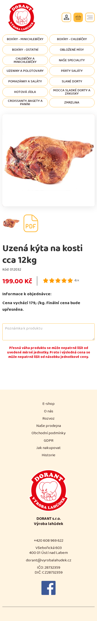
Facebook (48, 588)
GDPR (48, 440)
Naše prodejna (48, 426)
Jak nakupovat (48, 448)
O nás (48, 411)
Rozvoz (48, 418)
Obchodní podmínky (48, 433)
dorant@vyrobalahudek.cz (48, 560)
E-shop (48, 404)
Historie (48, 455)
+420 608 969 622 (48, 540)
